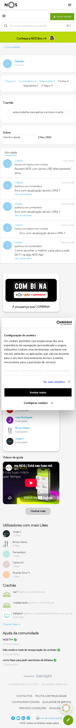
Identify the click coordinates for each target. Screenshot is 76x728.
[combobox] (38, 25)
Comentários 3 (28, 81)
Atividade (11, 152)
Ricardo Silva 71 (21, 573)
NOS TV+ (8, 640)
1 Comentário (10, 664)
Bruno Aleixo (22, 428)
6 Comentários (11, 654)
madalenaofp (20, 603)
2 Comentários (11, 644)
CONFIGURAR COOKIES (26, 702)
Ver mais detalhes (54, 381)
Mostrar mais (38, 511)
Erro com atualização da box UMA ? (37, 190)
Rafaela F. (18, 613)
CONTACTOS (24, 696)
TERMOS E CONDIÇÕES (32, 708)
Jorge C (19, 438)
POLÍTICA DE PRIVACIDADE (51, 696)
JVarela (19, 61)
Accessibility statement (54, 684)
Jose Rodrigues (23, 417)
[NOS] (11, 5)
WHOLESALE (56, 708)
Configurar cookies (36, 402)
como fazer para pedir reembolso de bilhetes (28, 660)
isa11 (16, 592)
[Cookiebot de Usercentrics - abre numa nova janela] (56, 323)
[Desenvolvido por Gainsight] (38, 677)
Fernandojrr (19, 552)
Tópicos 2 (10, 81)
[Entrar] (6, 25)
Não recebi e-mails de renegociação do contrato (30, 650)
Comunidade (12, 47)
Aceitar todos (38, 392)
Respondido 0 (47, 81)
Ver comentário (23, 194)
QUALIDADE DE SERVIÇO (56, 702)
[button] (4, 17)
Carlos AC (18, 562)
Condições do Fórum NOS (24, 684)
